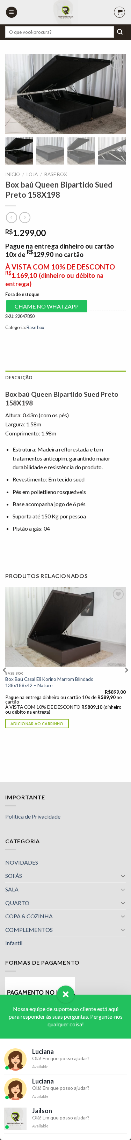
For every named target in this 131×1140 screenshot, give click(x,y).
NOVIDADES (21, 862)
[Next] (126, 683)
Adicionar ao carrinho (37, 723)
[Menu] (11, 12)
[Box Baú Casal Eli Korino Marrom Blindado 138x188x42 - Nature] (65, 627)
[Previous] (4, 683)
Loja (32, 174)
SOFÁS (13, 875)
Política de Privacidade (32, 816)
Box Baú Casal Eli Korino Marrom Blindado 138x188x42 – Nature (49, 682)
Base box (55, 174)
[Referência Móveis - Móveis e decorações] (65, 12)
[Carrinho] (119, 12)
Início (12, 174)
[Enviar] (120, 32)
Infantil (13, 943)
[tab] (65, 378)
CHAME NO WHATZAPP (47, 306)
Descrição (18, 377)
